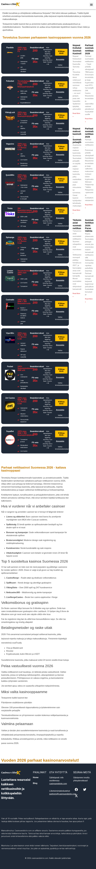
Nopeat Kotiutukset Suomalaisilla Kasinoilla (80, 49)
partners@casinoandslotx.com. (63, 794)
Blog (35, 783)
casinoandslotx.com (58, 784)
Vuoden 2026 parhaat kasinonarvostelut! (40, 760)
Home (35, 777)
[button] (91, 5)
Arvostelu (60, 59)
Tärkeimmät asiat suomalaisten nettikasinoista (80, 224)
